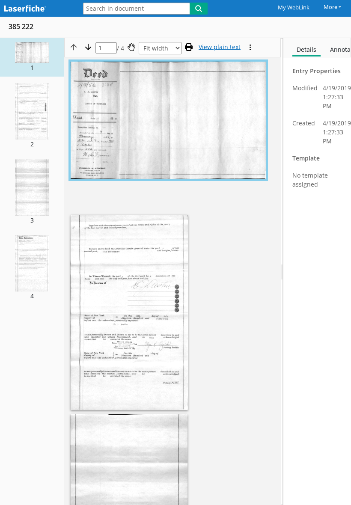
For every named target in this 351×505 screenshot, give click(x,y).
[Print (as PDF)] (188, 47)
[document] (317, 271)
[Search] (199, 9)
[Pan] (131, 47)
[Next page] (88, 47)
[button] (32, 57)
